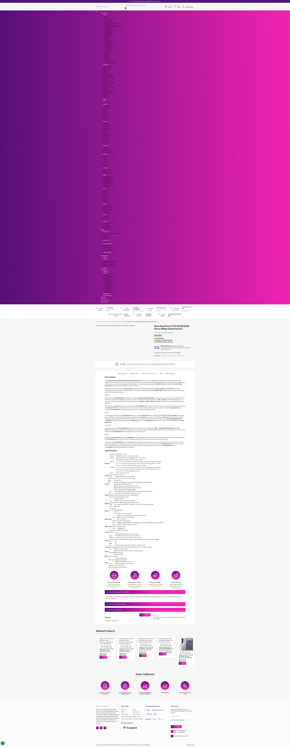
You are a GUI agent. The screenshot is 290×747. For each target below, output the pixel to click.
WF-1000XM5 (109, 286)
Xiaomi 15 (108, 37)
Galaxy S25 (106, 88)
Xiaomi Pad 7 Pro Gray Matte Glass (111, 233)
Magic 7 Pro (106, 133)
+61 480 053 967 (181, 730)
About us (123, 709)
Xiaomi (105, 14)
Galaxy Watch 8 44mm (108, 264)
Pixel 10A (105, 111)
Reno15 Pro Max (107, 205)
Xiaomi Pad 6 (106, 238)
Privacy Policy (136, 714)
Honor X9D (105, 140)
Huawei (105, 221)
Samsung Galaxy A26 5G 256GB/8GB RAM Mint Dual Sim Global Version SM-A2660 (166, 649)
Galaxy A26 (106, 97)
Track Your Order (105, 300)
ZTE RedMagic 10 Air (108, 181)
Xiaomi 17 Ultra (109, 21)
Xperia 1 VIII (106, 218)
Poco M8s (108, 50)
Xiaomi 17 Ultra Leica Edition (112, 23)
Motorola (105, 145)
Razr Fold (105, 147)
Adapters (105, 271)
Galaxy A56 (106, 94)
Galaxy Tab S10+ (107, 245)
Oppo (104, 204)
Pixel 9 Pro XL (106, 116)
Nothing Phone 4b (107, 169)
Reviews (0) (170, 373)
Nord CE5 (105, 166)
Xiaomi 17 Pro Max (110, 30)
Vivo (104, 188)
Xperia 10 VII (106, 216)
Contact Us (103, 298)
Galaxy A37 (106, 73)
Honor (104, 121)
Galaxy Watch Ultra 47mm (109, 266)
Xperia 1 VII (105, 219)
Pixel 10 (105, 112)
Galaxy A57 (106, 71)
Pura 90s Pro (106, 224)
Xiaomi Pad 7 (106, 236)
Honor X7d (105, 142)
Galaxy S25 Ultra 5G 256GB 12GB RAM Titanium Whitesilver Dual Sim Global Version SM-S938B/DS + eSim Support (126, 651)
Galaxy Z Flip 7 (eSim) (108, 83)
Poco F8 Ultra (109, 40)
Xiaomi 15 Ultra (109, 35)
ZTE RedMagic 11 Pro (108, 178)
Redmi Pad (106, 240)
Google (105, 104)
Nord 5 (104, 164)
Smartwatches (104, 255)
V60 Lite (105, 202)
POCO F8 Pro (109, 42)
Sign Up (191, 7)
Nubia (104, 174)
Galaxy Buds (106, 278)
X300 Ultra (105, 190)
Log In (186, 7)
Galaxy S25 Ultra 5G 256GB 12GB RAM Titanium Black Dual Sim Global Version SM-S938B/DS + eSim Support (146, 649)
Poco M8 (108, 47)
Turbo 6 (105, 157)
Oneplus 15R (106, 162)
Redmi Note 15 (109, 59)
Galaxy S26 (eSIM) (107, 75)
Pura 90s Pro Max (107, 223)
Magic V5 (105, 131)
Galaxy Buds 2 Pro (110, 283)
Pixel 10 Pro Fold (107, 106)
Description (122, 373)
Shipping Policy (136, 716)
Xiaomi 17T (108, 18)
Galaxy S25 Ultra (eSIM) (108, 87)
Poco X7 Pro (108, 52)
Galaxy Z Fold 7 (106, 80)
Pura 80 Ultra (106, 226)
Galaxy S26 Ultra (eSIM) (108, 78)
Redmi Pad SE (106, 242)
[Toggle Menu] (96, 11)
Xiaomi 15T (108, 32)
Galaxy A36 (106, 95)
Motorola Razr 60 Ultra (108, 152)
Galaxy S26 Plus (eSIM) (108, 76)
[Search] (125, 8)
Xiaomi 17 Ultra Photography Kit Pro (114, 26)
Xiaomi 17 (108, 28)
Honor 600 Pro (106, 124)
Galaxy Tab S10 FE (107, 248)
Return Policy (124, 714)
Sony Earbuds (106, 285)
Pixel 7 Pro (105, 118)
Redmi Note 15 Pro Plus (111, 63)
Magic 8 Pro (106, 130)
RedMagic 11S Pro (107, 176)
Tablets (103, 230)
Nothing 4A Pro (106, 171)
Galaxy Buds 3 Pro (110, 280)
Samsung (105, 64)
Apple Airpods (106, 274)
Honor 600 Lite (106, 128)
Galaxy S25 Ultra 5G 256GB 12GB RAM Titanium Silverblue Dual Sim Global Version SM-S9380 (186, 657)
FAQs (161, 373)
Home (97, 321)
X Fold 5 (105, 199)
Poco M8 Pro (109, 49)
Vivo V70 (105, 195)
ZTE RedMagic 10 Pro (108, 185)
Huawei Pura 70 (107, 228)
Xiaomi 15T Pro (109, 33)
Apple (104, 99)
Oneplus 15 (106, 161)
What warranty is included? (114, 609)
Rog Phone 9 (122, 321)
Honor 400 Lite (106, 138)
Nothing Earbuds (107, 288)
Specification (134, 373)
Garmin (105, 257)
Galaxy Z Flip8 (106, 69)
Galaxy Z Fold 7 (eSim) (108, 82)
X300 (104, 192)
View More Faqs (145, 614)
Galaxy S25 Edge (107, 90)
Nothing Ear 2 (109, 292)
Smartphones (104, 13)
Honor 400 (105, 137)
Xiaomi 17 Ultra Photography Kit (113, 25)
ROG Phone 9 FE (107, 102)
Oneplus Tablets (107, 252)
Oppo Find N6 (106, 211)
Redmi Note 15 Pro (110, 61)
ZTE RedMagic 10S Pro (108, 183)
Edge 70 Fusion (107, 149)
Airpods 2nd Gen (110, 276)
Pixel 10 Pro (106, 109)
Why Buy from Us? (149, 373)
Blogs (134, 709)
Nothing (105, 168)
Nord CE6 (105, 159)
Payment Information (126, 719)
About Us (103, 297)
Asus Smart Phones (113, 321)
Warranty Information (126, 716)
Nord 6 (104, 156)
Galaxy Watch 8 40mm (108, 262)
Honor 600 (105, 126)
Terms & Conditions (138, 719)
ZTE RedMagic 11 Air (108, 180)
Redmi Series (106, 56)
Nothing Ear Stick (110, 290)
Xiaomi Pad (106, 231)
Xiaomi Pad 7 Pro (107, 235)
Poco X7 (108, 54)
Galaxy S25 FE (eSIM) (108, 92)
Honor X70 (105, 143)
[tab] (122, 373)
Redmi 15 (108, 57)
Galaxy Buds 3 (109, 281)
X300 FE (105, 193)
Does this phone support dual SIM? (116, 604)
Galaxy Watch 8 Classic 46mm (110, 261)
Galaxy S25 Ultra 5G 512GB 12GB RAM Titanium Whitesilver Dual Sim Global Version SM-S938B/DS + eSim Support (106, 651)
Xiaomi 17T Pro (109, 20)
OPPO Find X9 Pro (107, 207)
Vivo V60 (105, 200)
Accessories (104, 269)
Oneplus (105, 154)
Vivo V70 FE (106, 197)
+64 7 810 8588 (180, 732)
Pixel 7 (104, 119)
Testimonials (104, 302)
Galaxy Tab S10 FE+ (107, 247)
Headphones (106, 293)
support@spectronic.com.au (181, 736)
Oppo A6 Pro (106, 212)
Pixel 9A (105, 114)
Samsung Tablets (107, 243)
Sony (104, 214)
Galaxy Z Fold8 (106, 68)
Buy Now (103, 657)
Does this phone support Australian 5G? (117, 592)
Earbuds (105, 273)
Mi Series (105, 16)
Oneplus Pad (106, 254)
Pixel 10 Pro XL (106, 107)
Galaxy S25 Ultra (107, 85)
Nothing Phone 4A (107, 173)
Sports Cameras (107, 295)
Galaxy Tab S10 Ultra (108, 250)
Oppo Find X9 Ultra (107, 209)
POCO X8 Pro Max (110, 45)
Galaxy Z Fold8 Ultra (108, 66)
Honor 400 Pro (106, 135)
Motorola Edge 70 (107, 150)
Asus (104, 100)
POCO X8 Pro (109, 44)
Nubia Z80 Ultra (107, 186)
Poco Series (106, 38)
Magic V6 (105, 123)
